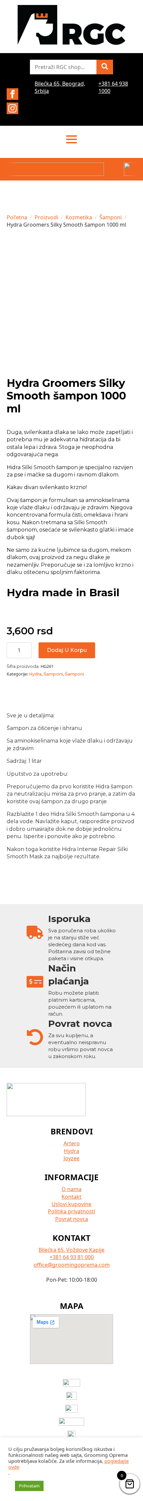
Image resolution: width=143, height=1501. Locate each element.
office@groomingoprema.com (72, 1264)
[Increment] (26, 650)
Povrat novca (71, 1219)
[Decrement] (12, 650)
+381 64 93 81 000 (72, 1257)
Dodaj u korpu (67, 650)
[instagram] (12, 108)
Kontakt (71, 1196)
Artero (72, 1143)
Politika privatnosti (71, 1211)
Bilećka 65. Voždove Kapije (71, 1249)
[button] (104, 67)
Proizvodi (46, 217)
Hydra (35, 674)
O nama (71, 1189)
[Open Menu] (71, 139)
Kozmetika (79, 217)
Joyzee (71, 1158)
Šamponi (110, 217)
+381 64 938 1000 (113, 87)
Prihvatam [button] (29, 1486)
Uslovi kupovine (71, 1204)
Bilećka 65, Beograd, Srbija (60, 87)
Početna (17, 217)
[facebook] (12, 94)
